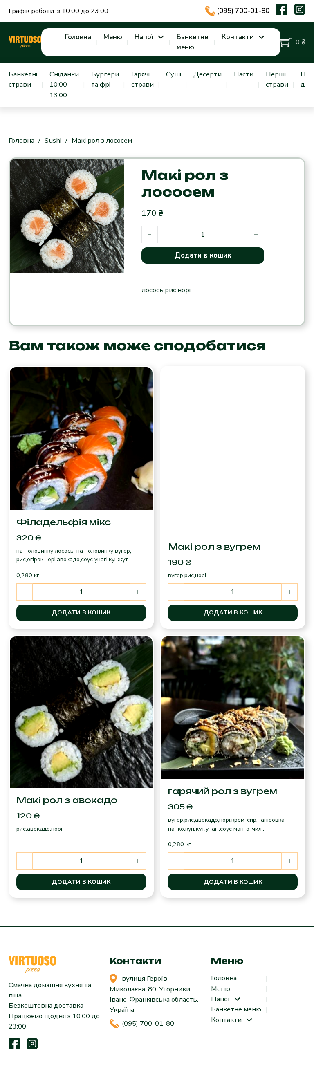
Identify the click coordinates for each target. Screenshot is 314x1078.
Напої (144, 37)
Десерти (207, 74)
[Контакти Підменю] (261, 37)
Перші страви (277, 79)
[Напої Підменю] (160, 37)
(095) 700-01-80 (243, 11)
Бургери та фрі (105, 79)
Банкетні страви (23, 79)
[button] (81, 613)
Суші (173, 74)
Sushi (53, 140)
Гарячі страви (142, 79)
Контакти (238, 37)
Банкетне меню (192, 42)
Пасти (243, 74)
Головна (78, 37)
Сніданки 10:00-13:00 (64, 84)
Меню (112, 37)
